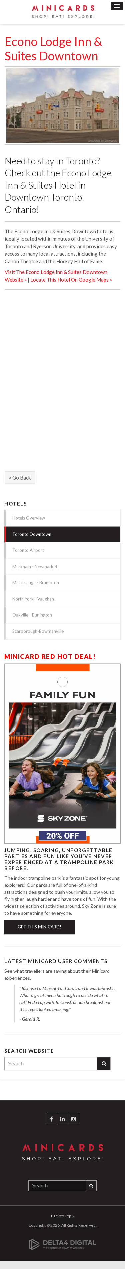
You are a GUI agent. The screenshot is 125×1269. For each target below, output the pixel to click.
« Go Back (20, 478)
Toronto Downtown (31, 534)
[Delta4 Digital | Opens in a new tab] (62, 1240)
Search (104, 1063)
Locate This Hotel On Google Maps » (71, 280)
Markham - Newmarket (34, 566)
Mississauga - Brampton (35, 582)
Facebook (51, 1119)
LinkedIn (62, 1119)
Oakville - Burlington (32, 615)
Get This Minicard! (39, 926)
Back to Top (61, 1215)
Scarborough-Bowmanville (38, 631)
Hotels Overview (28, 518)
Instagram (73, 1119)
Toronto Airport (28, 550)
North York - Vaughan (33, 599)
